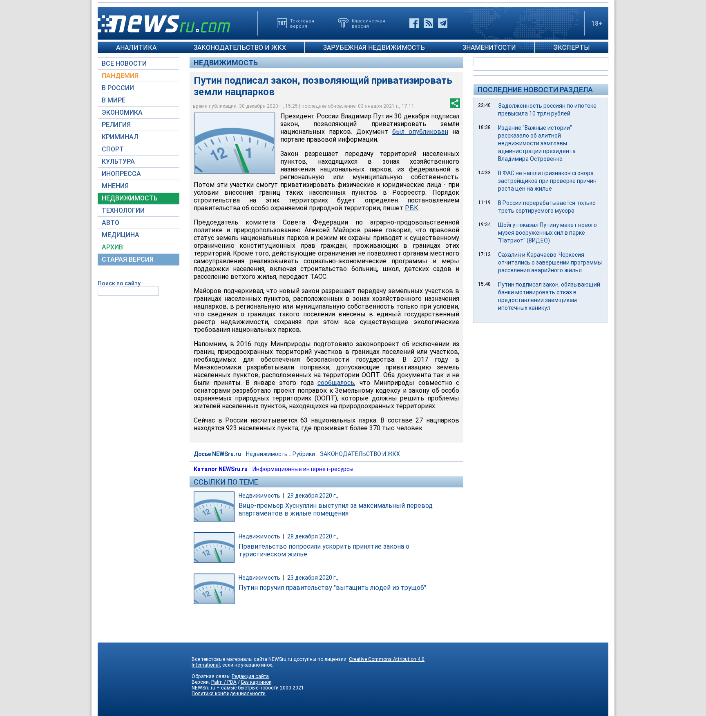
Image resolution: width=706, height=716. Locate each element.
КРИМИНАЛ (120, 137)
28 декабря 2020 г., (312, 536)
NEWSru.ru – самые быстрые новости (235, 688)
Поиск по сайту (119, 283)
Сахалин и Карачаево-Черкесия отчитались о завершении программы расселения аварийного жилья (550, 262)
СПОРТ (113, 149)
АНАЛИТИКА (136, 47)
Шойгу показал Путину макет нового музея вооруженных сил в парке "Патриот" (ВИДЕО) (547, 233)
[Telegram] (442, 23)
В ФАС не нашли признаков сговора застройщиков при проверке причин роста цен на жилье (547, 181)
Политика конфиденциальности (229, 693)
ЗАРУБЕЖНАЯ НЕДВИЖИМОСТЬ (374, 47)
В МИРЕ (113, 100)
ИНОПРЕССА (121, 174)
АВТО (110, 223)
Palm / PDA (224, 682)
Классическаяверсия (368, 23)
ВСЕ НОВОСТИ (124, 63)
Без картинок (256, 682)
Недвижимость (226, 62)
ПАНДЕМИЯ (120, 76)
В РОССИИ (118, 88)
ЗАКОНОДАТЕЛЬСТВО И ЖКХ (240, 47)
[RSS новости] (428, 23)
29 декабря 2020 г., (312, 495)
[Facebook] (414, 23)
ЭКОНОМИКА (122, 112)
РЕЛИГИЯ (116, 125)
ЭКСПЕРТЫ (571, 47)
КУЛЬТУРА (118, 161)
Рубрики (304, 454)
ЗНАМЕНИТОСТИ (489, 47)
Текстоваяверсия (302, 23)
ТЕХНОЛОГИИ (123, 210)
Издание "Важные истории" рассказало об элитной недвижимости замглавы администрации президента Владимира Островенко (537, 143)
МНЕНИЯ (115, 186)
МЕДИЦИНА (120, 235)
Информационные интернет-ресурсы (302, 469)
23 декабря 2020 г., (312, 577)
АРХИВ (112, 247)
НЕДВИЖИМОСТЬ (130, 198)
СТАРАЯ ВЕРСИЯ (128, 259)
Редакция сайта (250, 676)
